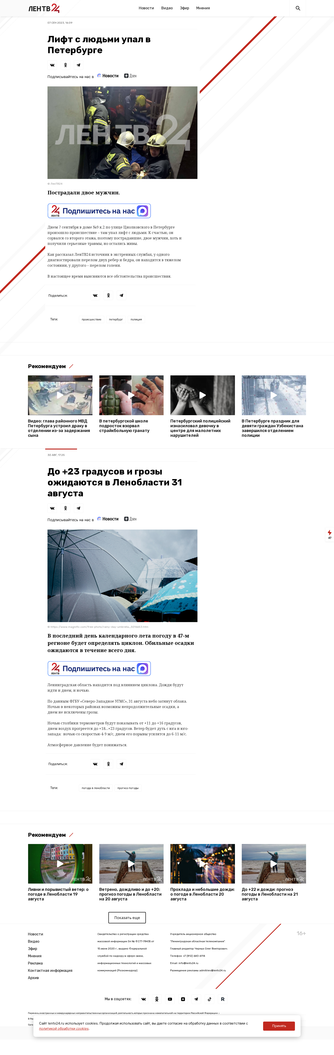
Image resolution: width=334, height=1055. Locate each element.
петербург (116, 319)
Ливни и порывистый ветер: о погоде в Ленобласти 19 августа (58, 894)
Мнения (203, 8)
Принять (279, 1026)
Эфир (184, 8)
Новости (146, 8)
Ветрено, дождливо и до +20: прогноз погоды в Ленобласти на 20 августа (130, 894)
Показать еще (127, 917)
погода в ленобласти (96, 788)
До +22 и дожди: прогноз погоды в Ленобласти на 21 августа (270, 894)
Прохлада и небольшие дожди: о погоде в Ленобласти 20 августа (202, 894)
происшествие (91, 319)
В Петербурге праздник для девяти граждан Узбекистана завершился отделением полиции (272, 428)
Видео (167, 8)
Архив (33, 978)
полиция (136, 319)
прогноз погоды (128, 788)
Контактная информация (50, 970)
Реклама (35, 963)
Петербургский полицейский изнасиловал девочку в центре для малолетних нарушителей (200, 428)
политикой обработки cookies (64, 1028)
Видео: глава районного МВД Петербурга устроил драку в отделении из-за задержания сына (59, 428)
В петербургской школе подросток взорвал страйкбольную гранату (124, 426)
